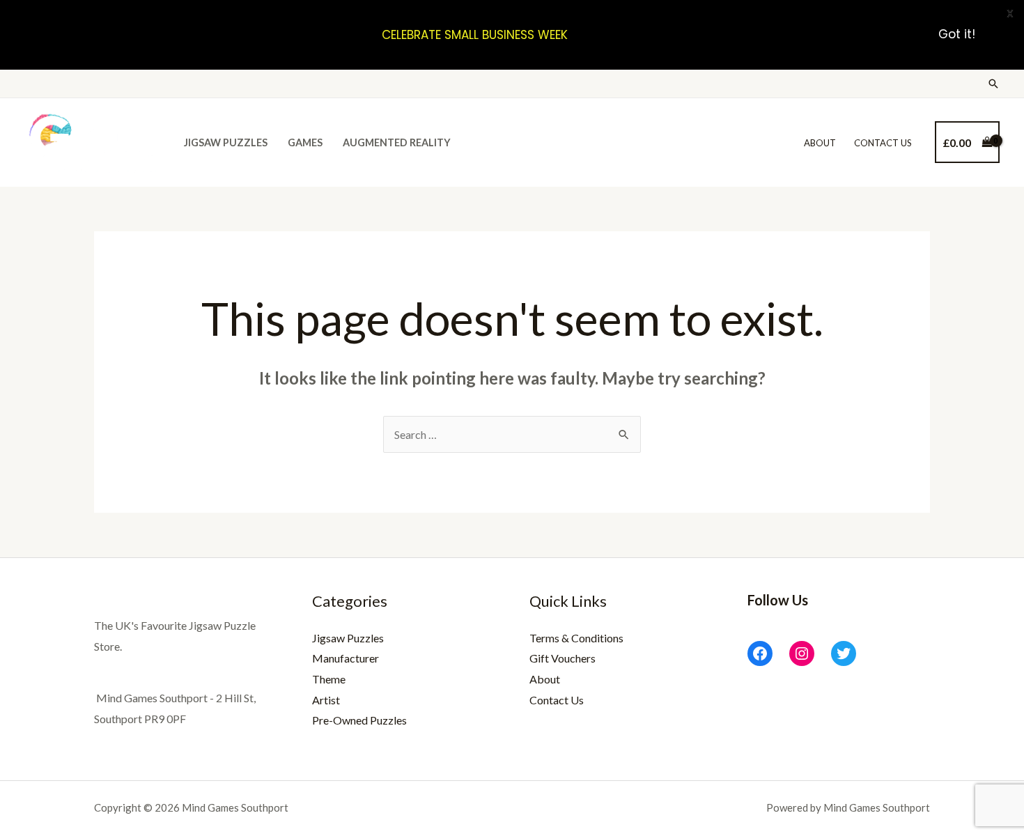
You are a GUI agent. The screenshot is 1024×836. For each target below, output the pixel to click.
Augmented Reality (397, 142)
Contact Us (883, 142)
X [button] (1010, 14)
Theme (329, 679)
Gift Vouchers (562, 658)
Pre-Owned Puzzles (359, 720)
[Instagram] (801, 653)
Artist (326, 699)
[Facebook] (760, 653)
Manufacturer (345, 658)
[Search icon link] (993, 83)
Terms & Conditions (576, 637)
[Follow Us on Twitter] (843, 653)
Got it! (956, 34)
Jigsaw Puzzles (225, 142)
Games (305, 142)
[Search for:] (512, 434)
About (820, 142)
